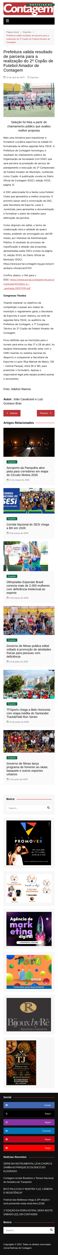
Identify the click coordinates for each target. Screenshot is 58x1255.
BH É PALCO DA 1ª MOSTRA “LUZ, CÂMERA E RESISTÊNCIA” (27, 1191)
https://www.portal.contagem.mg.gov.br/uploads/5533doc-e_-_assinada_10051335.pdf (28, 284)
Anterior (14, 413)
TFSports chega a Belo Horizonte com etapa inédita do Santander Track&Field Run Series (28, 713)
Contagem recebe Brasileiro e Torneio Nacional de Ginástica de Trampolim (28, 1180)
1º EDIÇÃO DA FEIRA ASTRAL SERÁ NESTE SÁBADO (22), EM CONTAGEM (28, 1212)
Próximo (44, 413)
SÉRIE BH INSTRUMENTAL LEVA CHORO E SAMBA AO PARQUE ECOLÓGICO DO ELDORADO (27, 1167)
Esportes (34, 77)
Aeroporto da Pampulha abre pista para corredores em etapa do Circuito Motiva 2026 (27, 471)
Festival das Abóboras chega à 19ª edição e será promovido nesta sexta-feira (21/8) (26, 1201)
